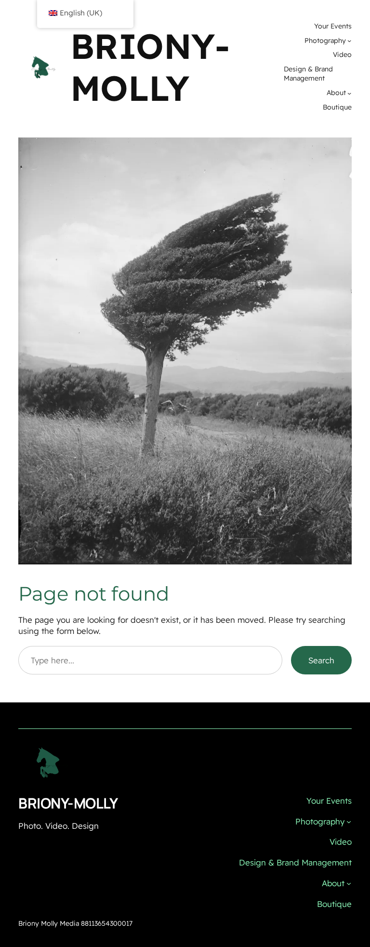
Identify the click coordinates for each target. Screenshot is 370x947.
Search (321, 660)
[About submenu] (349, 93)
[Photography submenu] (349, 40)
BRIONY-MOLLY (150, 66)
